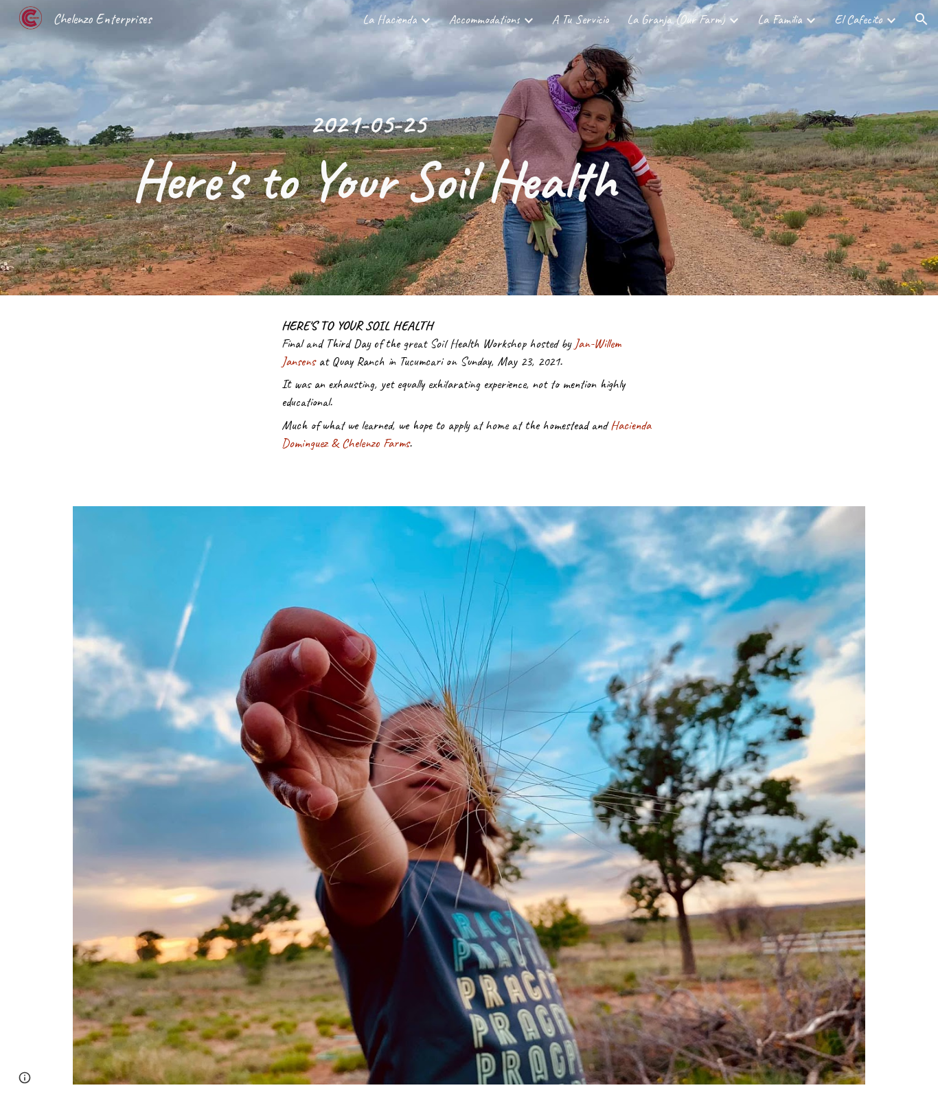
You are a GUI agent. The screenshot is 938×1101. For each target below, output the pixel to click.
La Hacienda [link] (390, 19)
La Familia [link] (779, 19)
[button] (921, 19)
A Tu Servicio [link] (580, 19)
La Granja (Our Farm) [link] (676, 19)
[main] (367, 147)
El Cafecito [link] (858, 19)
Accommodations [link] (484, 19)
